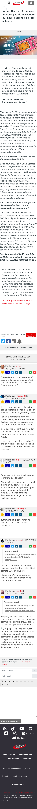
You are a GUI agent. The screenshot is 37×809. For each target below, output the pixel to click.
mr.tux (19, 540)
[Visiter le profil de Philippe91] (2, 396)
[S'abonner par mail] (19, 342)
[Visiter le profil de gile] (2, 460)
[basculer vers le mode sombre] (9, 3)
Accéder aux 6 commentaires (18, 347)
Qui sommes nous (25, 754)
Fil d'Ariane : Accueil (9, 793)
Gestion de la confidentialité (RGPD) (16, 769)
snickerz (20, 366)
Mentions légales (9, 754)
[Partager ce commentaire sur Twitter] (12, 372)
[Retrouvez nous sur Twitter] (31, 728)
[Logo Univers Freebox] (18, 3)
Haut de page (17, 784)
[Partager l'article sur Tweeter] (3, 342)
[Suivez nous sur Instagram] (16, 733)
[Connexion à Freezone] (31, 3)
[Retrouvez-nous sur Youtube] (22, 728)
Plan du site (27, 759)
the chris (20, 509)
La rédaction (31, 335)
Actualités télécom (26, 793)
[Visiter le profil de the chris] (2, 509)
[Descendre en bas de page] (16, 372)
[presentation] (2, 681)
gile (18, 460)
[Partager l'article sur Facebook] (9, 342)
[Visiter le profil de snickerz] (2, 367)
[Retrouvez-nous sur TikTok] (13, 728)
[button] (2, 681)
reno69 (19, 591)
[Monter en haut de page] (20, 372)
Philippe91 (21, 396)
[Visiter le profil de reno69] (2, 591)
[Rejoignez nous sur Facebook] (6, 733)
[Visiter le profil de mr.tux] (2, 541)
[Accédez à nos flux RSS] (5, 728)
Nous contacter (13, 759)
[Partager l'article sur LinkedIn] (14, 342)
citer (7, 372)
